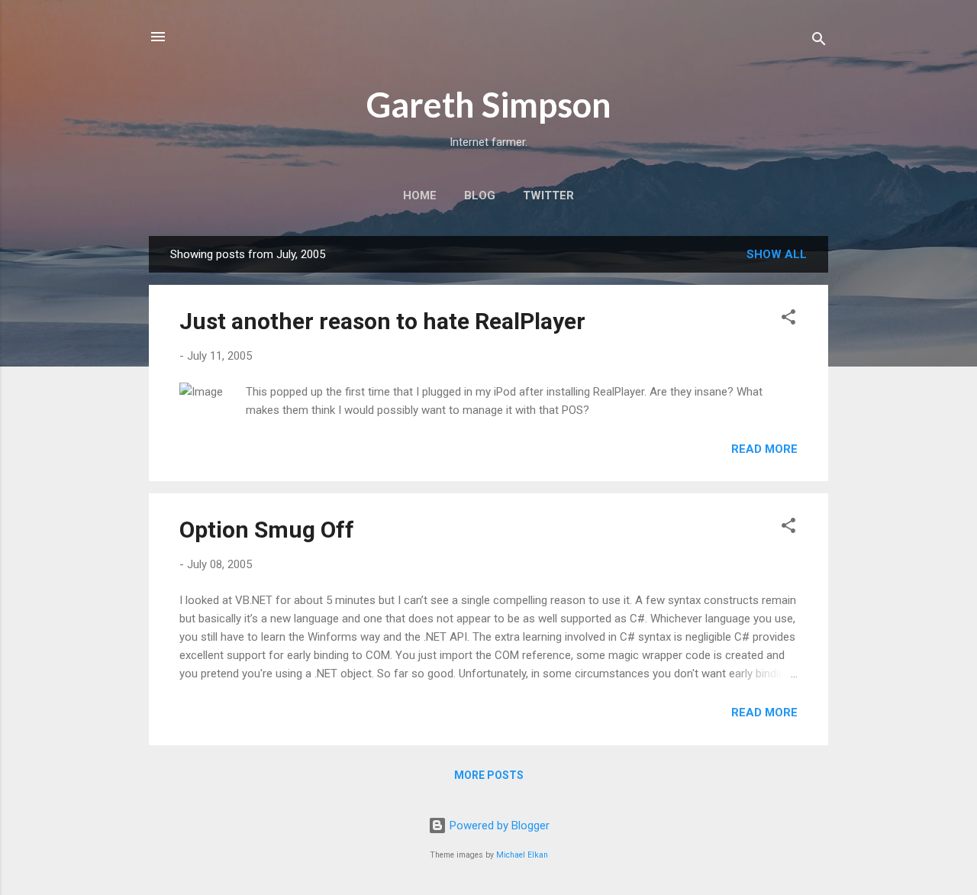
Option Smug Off (266, 529)
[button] (788, 319)
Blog (479, 195)
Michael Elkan (522, 855)
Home (420, 195)
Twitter (548, 195)
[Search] (819, 41)
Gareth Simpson (488, 104)
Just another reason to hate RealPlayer (382, 321)
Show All (776, 254)
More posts (489, 775)
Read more (764, 449)
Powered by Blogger (498, 825)
